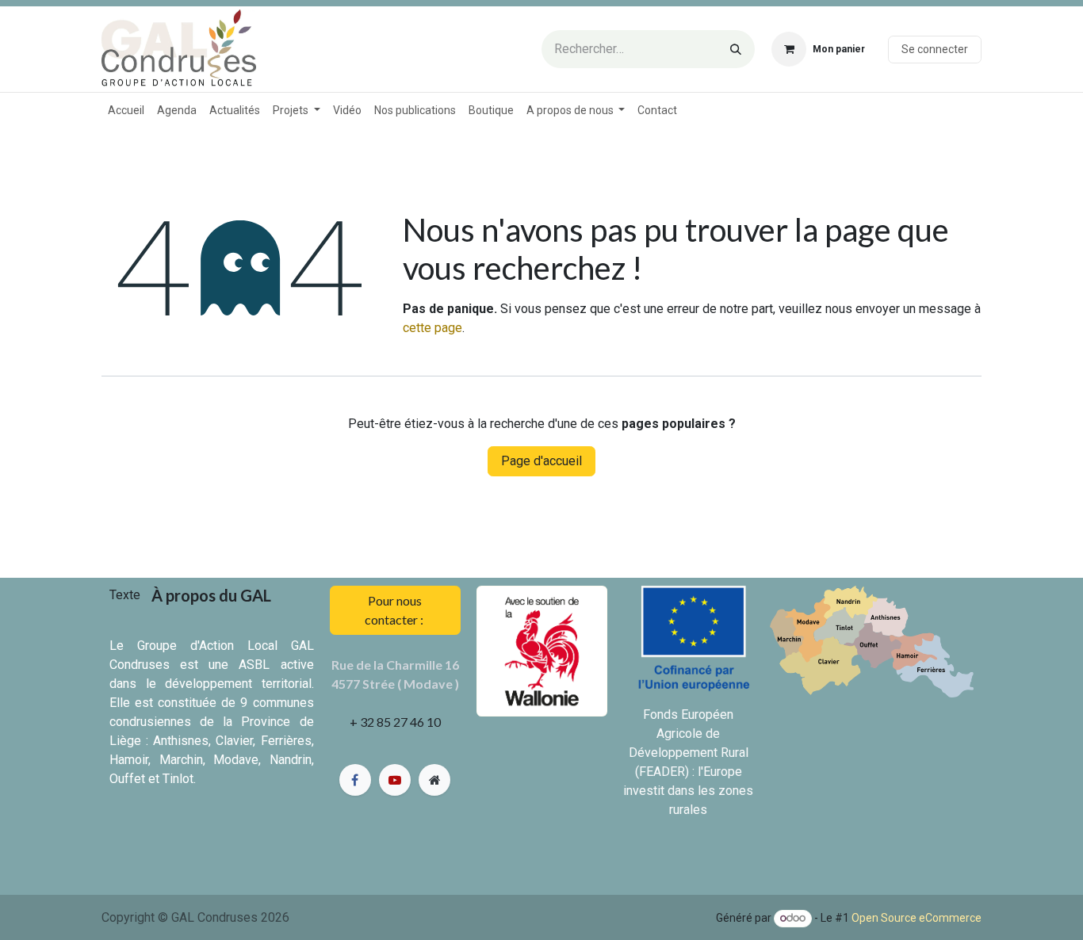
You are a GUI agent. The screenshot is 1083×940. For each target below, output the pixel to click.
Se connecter (934, 49)
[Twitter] (395, 780)
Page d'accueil (541, 460)
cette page (432, 327)
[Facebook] (355, 780)
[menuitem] (126, 110)
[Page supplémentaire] (434, 780)
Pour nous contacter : (395, 610)
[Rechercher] (736, 49)
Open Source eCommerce (916, 917)
